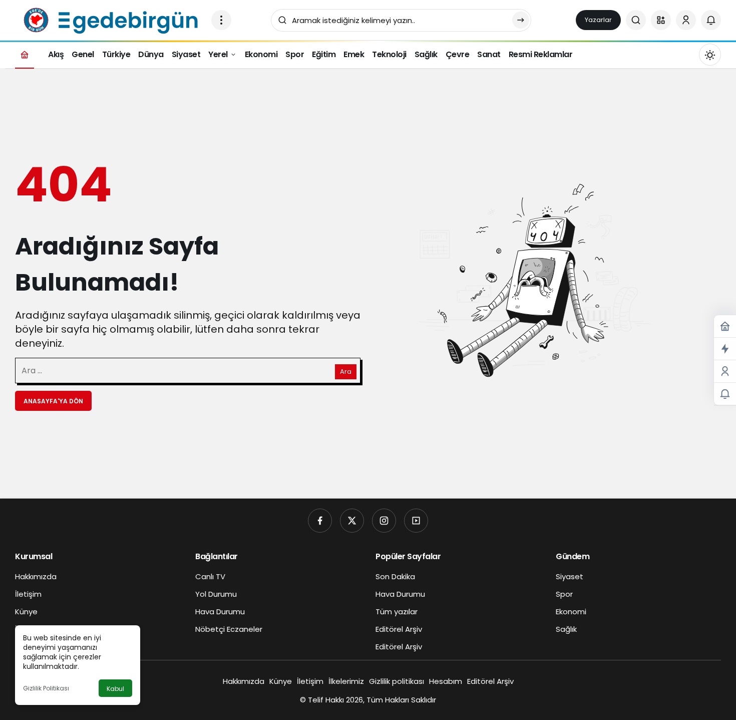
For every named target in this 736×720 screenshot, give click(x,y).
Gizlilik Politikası (46, 688)
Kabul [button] (115, 688)
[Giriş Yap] (686, 20)
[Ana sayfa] (24, 54)
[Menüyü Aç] (221, 20)
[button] (661, 20)
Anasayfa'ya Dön (53, 401)
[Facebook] (320, 521)
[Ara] (636, 20)
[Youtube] (416, 521)
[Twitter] (352, 521)
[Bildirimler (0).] (725, 394)
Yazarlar (598, 20)
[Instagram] (384, 521)
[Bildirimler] (711, 20)
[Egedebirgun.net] (109, 19)
